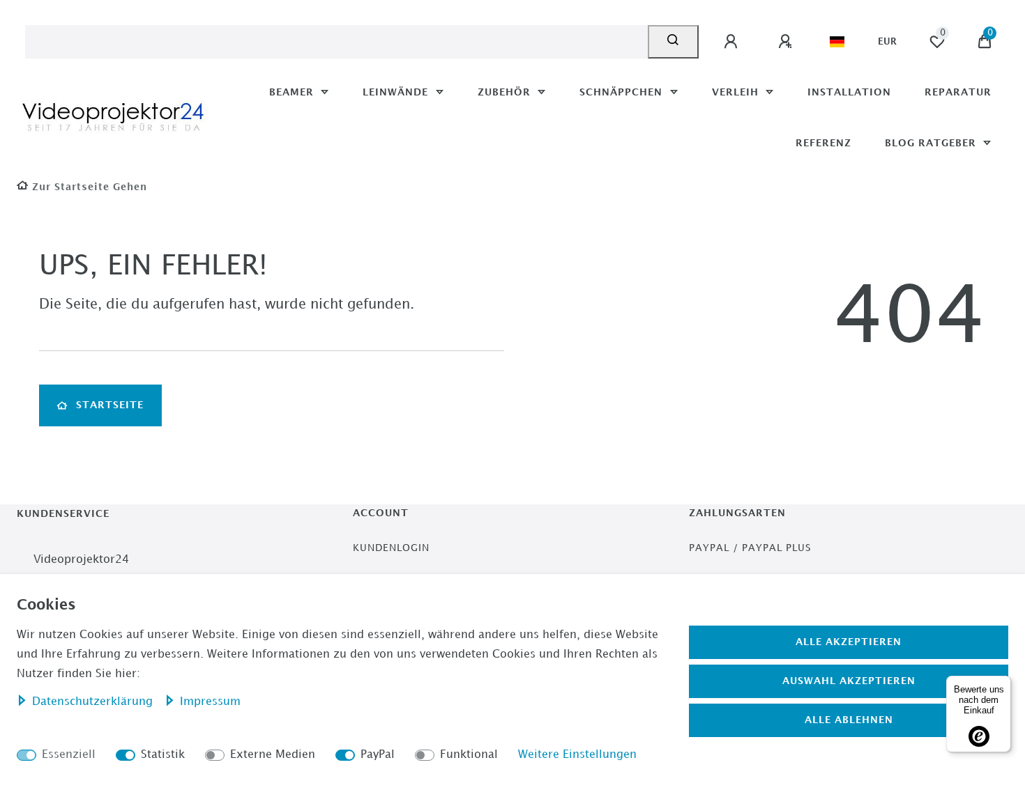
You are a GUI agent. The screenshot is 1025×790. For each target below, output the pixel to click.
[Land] (837, 42)
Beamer (293, 92)
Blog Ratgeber (932, 143)
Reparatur (958, 92)
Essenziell (69, 755)
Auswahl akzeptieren (849, 681)
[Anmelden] (733, 41)
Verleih (737, 92)
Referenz (823, 143)
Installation (849, 92)
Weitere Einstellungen (577, 755)
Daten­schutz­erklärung (94, 702)
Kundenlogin (391, 547)
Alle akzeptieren (849, 641)
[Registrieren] (787, 41)
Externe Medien (272, 755)
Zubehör (506, 92)
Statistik (163, 755)
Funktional (469, 755)
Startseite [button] (110, 405)
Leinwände (397, 92)
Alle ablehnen (849, 720)
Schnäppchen (622, 92)
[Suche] (673, 42)
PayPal (377, 755)
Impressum (210, 702)
